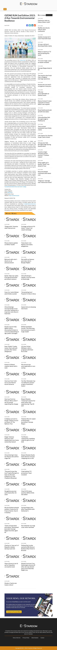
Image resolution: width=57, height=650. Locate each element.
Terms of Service (16, 637)
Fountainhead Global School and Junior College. (15, 186)
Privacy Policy (26, 637)
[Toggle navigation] (5, 9)
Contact (42, 637)
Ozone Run (22, 60)
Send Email (10, 192)
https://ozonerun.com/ (14, 195)
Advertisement (34, 637)
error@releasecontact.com (29, 204)
